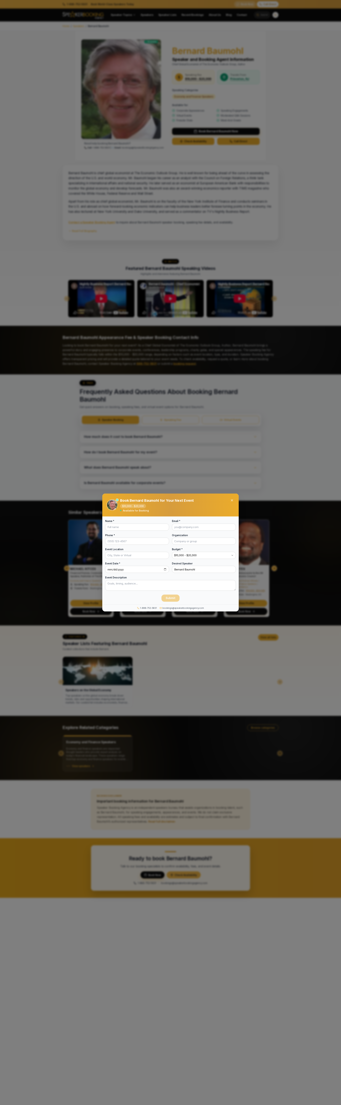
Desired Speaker (182, 563)
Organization (180, 535)
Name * (109, 520)
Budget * (177, 549)
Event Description (116, 577)
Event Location (114, 549)
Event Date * (112, 563)
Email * (176, 520)
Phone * (110, 535)
